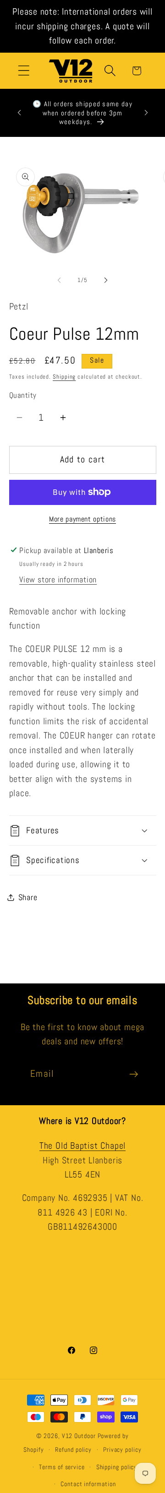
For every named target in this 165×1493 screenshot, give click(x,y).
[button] (24, 71)
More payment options (82, 519)
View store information (58, 579)
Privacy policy (122, 1449)
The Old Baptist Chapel (82, 1145)
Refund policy (73, 1449)
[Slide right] (106, 280)
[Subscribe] (134, 1074)
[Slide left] (59, 280)
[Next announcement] (146, 113)
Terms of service (62, 1467)
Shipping (64, 376)
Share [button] (28, 897)
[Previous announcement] (19, 113)
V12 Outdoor (79, 1436)
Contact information (88, 1484)
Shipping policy (117, 1467)
